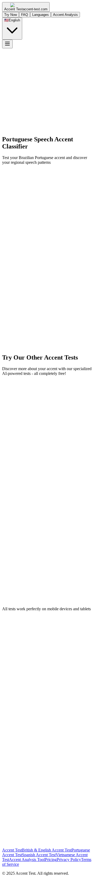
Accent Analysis (65, 15)
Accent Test (12, 850)
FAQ (24, 15)
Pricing (51, 859)
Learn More (46, 138)
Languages (40, 15)
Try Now (10, 15)
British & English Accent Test (47, 850)
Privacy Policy (69, 859)
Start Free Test (22, 138)
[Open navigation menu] (7, 44)
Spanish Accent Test (39, 855)
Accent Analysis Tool (27, 859)
